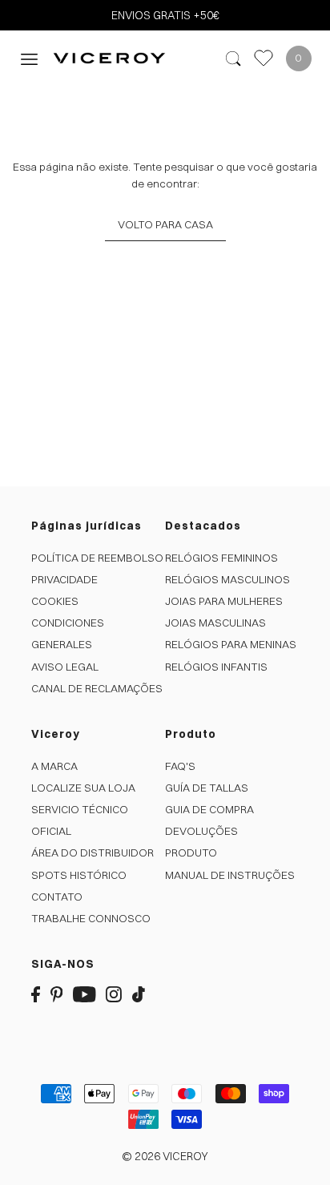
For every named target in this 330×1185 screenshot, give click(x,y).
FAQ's (180, 766)
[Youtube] (84, 993)
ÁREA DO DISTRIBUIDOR (92, 852)
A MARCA (54, 766)
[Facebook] (35, 993)
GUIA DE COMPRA (209, 809)
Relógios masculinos (227, 579)
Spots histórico (79, 875)
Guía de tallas (206, 787)
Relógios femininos (221, 557)
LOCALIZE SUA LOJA (83, 787)
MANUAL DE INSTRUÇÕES (230, 875)
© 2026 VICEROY (165, 1156)
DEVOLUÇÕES (201, 830)
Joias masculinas (215, 622)
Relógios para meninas (230, 644)
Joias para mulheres (224, 601)
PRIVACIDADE (64, 579)
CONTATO (56, 896)
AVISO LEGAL (65, 666)
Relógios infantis (216, 666)
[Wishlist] (263, 58)
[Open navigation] (29, 58)
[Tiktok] (138, 993)
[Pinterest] (56, 993)
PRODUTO (191, 852)
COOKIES (54, 601)
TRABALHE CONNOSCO (91, 918)
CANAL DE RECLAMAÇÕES (97, 688)
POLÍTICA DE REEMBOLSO (97, 557)
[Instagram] (114, 993)
